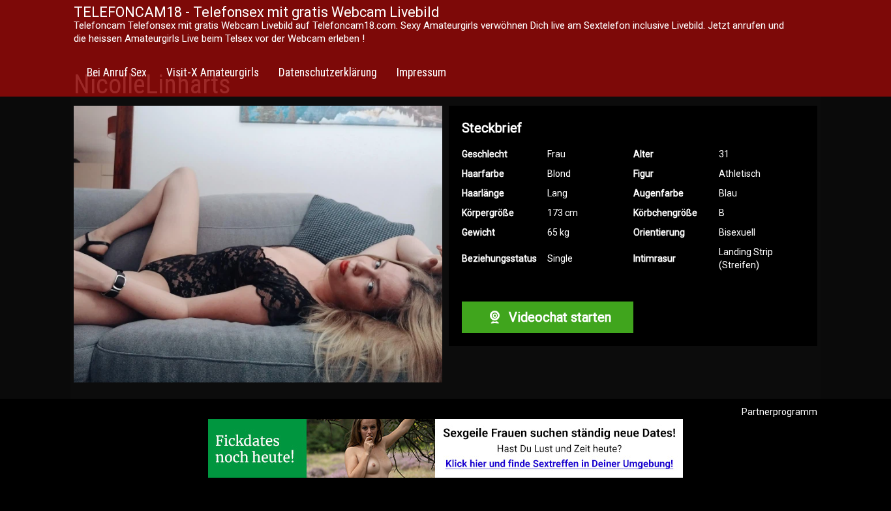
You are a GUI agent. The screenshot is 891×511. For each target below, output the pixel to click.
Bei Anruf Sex (117, 72)
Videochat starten (558, 317)
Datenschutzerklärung (328, 72)
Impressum (421, 72)
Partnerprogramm (779, 412)
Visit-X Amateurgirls (212, 72)
